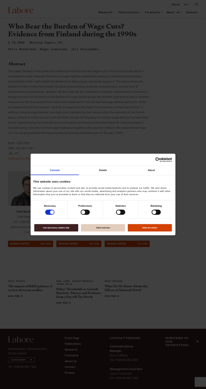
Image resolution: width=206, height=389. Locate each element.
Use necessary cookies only (56, 228)
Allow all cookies (149, 228)
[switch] (85, 212)
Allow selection (103, 228)
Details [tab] (103, 170)
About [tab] (151, 170)
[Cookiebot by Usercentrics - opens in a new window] (158, 159)
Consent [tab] (55, 170)
